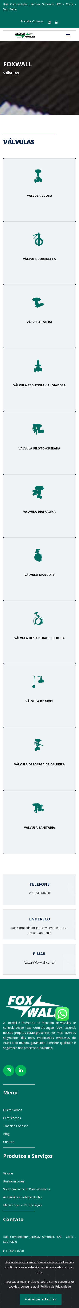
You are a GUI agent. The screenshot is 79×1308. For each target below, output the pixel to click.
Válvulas (11, 72)
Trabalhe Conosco (32, 21)
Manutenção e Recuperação (22, 1205)
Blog (6, 1134)
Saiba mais (39, 210)
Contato (8, 1142)
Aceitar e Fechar (40, 1299)
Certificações (12, 1118)
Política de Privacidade (55, 1286)
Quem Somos (12, 1110)
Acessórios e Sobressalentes (22, 1197)
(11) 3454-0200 (13, 1251)
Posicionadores (13, 1181)
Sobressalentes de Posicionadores (26, 1189)
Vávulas (8, 1173)
